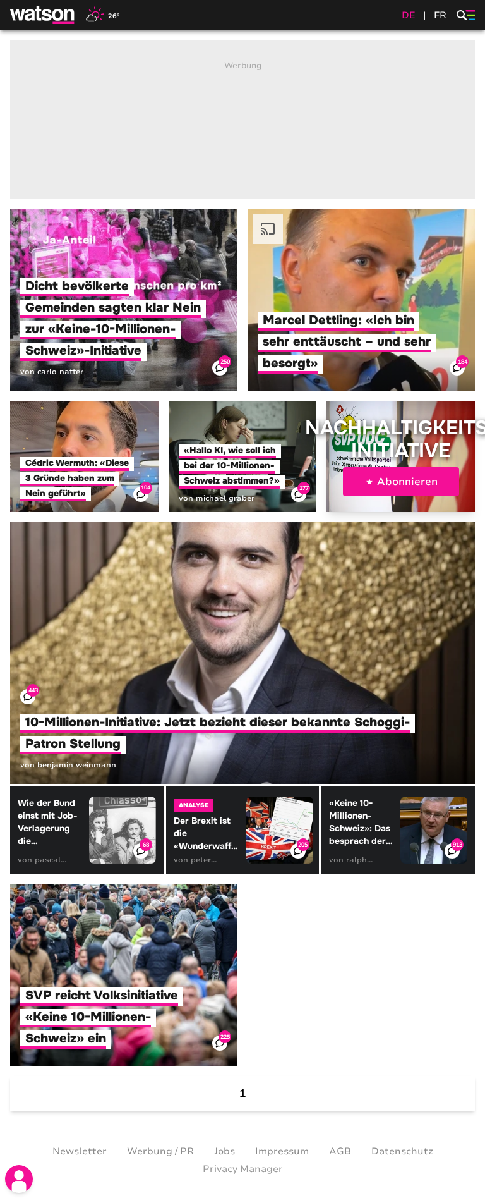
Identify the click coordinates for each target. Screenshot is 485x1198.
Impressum (282, 1151)
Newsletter (79, 1151)
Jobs (224, 1151)
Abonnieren (407, 482)
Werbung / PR (160, 1151)
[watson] (43, 15)
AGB (340, 1151)
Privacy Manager (243, 1169)
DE (409, 15)
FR (440, 15)
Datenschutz (402, 1151)
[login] (19, 1179)
